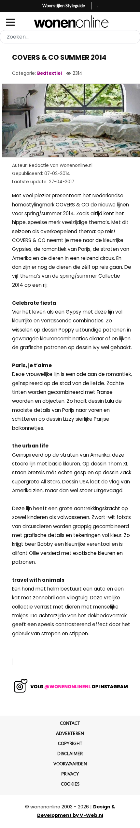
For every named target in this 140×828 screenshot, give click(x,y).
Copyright (70, 743)
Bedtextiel (49, 73)
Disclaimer (70, 753)
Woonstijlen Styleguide (63, 5)
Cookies (70, 784)
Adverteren (70, 733)
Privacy (70, 773)
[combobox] (70, 36)
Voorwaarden (70, 763)
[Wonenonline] (70, 21)
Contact (70, 723)
